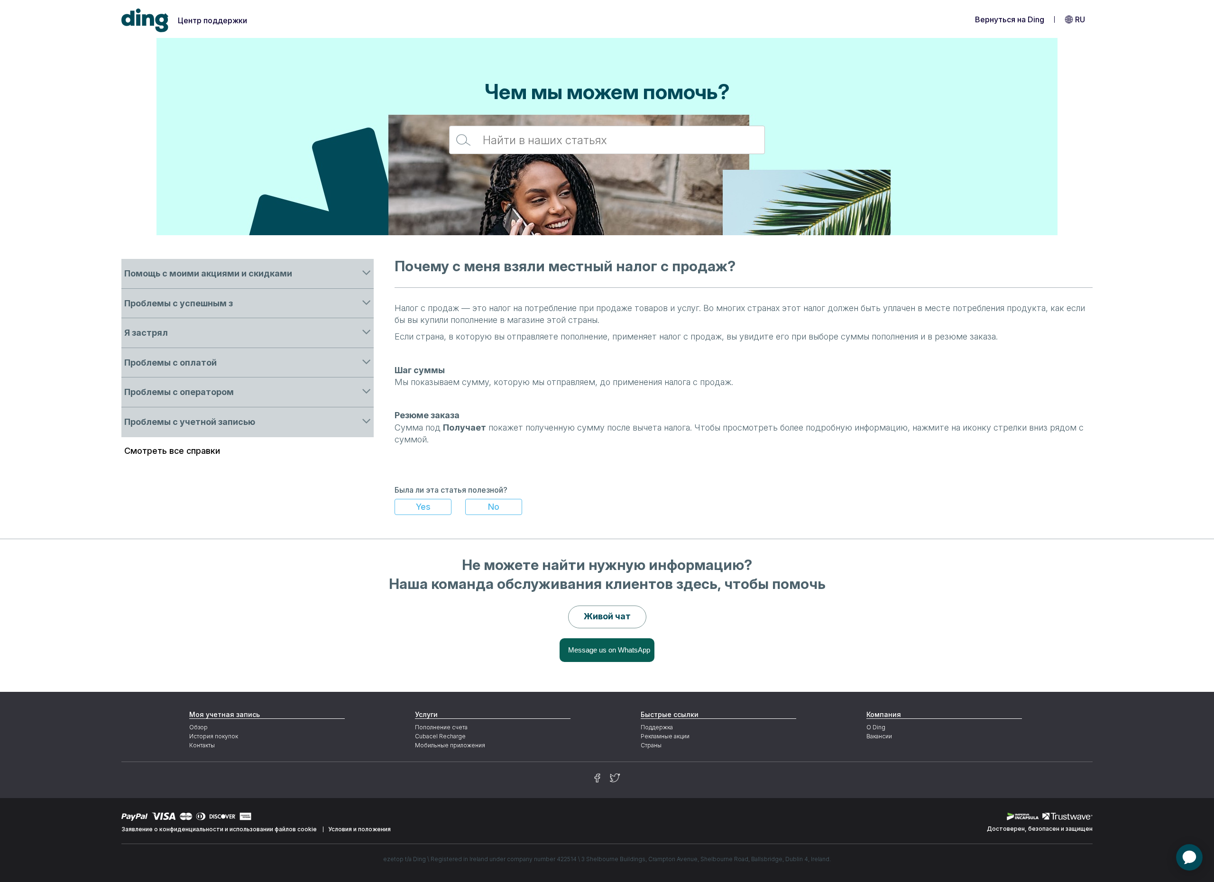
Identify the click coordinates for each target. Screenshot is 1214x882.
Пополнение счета (441, 727)
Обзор (198, 727)
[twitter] (615, 777)
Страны (651, 745)
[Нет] (493, 507)
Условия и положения (359, 829)
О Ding (875, 727)
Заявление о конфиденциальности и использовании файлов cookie (219, 829)
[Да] (423, 507)
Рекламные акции (665, 736)
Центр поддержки (212, 20)
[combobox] (607, 140)
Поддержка (657, 727)
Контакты (202, 745)
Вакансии (879, 736)
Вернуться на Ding (1009, 19)
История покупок (213, 736)
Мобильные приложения (450, 745)
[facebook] (597, 777)
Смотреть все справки (172, 451)
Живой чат (607, 616)
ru (1080, 19)
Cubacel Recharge (440, 736)
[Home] (145, 21)
